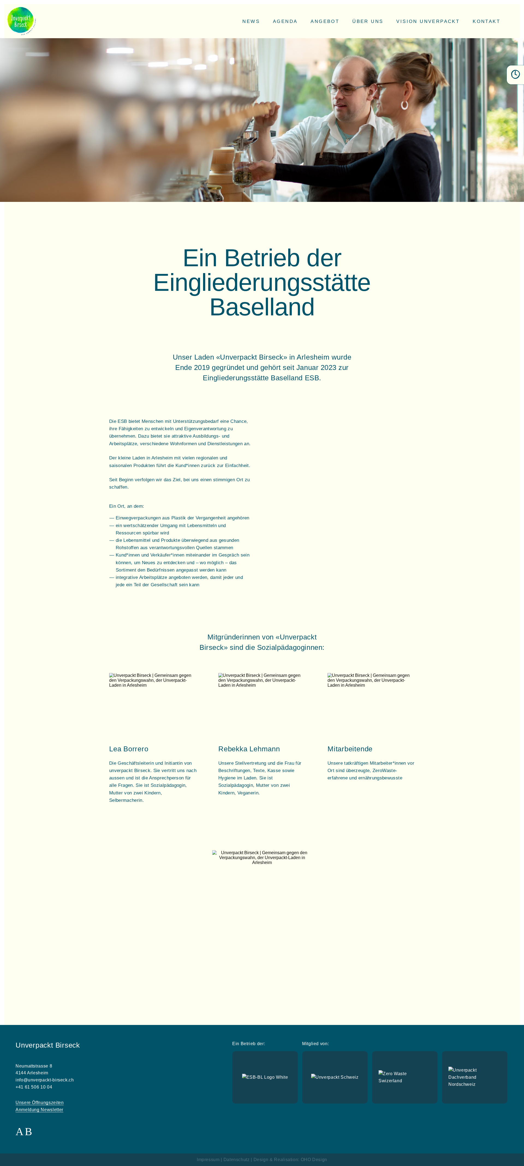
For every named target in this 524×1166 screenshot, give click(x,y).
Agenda (285, 21)
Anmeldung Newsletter (39, 1109)
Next (322, 913)
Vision (428, 21)
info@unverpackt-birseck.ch (45, 1080)
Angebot (325, 21)
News (251, 21)
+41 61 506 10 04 (34, 1087)
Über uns (367, 21)
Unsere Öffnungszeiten (40, 1102)
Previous (202, 913)
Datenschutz (237, 1159)
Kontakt (486, 21)
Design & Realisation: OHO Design (290, 1159)
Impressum (208, 1159)
